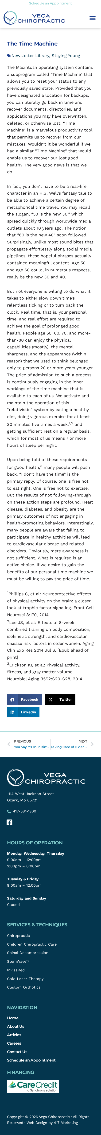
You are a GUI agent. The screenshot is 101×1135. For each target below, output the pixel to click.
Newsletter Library (30, 55)
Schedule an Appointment (31, 1060)
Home (12, 1018)
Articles (14, 1034)
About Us (15, 1026)
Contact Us (17, 1051)
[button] (92, 18)
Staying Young (66, 55)
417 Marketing (66, 1122)
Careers (14, 1043)
